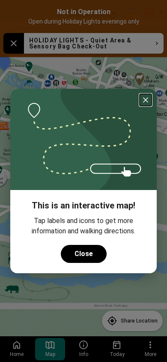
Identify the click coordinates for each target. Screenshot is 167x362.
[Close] (146, 100)
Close (84, 254)
